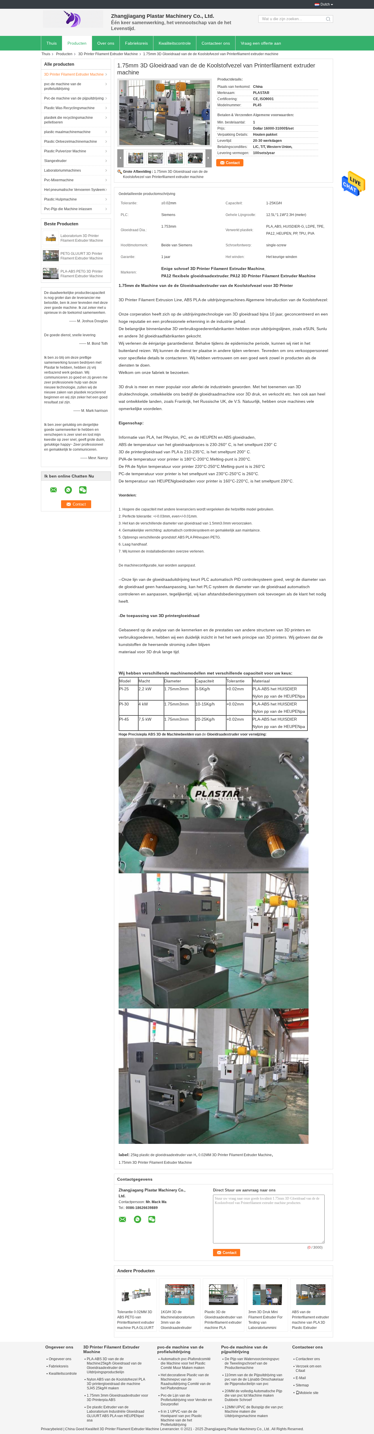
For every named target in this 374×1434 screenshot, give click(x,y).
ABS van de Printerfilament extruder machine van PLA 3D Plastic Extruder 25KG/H (310, 1322)
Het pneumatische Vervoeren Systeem (74, 190)
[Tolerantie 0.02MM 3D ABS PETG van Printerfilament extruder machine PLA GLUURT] (136, 1294)
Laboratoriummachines (62, 170)
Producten (76, 43)
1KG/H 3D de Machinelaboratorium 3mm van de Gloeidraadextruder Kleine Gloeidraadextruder (178, 1325)
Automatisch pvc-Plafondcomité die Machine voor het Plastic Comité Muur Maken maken (186, 1363)
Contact (233, 163)
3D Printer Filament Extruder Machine (108, 54)
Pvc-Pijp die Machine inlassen (68, 209)
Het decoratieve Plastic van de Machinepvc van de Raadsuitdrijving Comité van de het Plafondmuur (186, 1381)
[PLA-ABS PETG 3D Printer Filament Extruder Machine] (51, 273)
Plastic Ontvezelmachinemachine (70, 142)
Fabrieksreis (136, 43)
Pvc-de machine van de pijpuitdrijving (74, 98)
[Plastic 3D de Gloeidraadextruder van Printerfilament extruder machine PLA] (223, 1294)
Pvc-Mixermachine (59, 180)
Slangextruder (55, 161)
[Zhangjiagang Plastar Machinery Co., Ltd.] (73, 19)
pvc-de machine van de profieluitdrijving (62, 86)
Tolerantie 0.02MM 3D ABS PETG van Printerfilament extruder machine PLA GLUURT (135, 1320)
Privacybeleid (52, 1429)
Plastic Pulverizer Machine (65, 151)
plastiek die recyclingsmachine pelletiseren (68, 120)
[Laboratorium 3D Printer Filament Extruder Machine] (51, 238)
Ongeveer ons (60, 1359)
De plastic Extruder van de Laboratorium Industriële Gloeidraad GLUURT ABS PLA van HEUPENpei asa (115, 1413)
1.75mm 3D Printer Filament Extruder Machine (155, 1163)
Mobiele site (308, 1393)
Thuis (51, 43)
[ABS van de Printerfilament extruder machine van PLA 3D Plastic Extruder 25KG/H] (310, 1294)
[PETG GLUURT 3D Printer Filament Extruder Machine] (51, 255)
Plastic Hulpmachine (60, 199)
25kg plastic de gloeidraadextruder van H (163, 1155)
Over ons (105, 43)
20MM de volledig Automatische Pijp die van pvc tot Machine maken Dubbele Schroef (253, 1395)
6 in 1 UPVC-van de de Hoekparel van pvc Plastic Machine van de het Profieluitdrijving (181, 1418)
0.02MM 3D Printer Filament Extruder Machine (235, 1155)
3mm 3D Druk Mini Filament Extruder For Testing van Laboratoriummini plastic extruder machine (265, 1325)
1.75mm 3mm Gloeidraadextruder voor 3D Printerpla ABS (117, 1397)
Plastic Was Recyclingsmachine (69, 108)
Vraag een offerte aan (261, 43)
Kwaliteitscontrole (175, 43)
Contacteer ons (216, 43)
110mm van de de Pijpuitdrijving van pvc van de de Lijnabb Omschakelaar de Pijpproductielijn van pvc (254, 1379)
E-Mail (301, 1378)
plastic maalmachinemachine (67, 132)
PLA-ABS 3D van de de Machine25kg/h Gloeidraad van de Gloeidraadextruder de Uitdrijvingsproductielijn (114, 1365)
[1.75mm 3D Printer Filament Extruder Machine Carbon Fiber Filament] (164, 112)
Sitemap (302, 1385)
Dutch (325, 4)
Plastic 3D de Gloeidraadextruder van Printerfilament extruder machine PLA (223, 1320)
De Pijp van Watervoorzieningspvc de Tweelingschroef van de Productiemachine (252, 1363)
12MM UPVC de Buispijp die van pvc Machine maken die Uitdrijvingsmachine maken (254, 1411)
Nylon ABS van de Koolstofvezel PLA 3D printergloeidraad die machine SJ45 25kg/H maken (116, 1383)
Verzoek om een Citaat (308, 1368)
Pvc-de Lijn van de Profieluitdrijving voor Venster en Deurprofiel (186, 1399)
